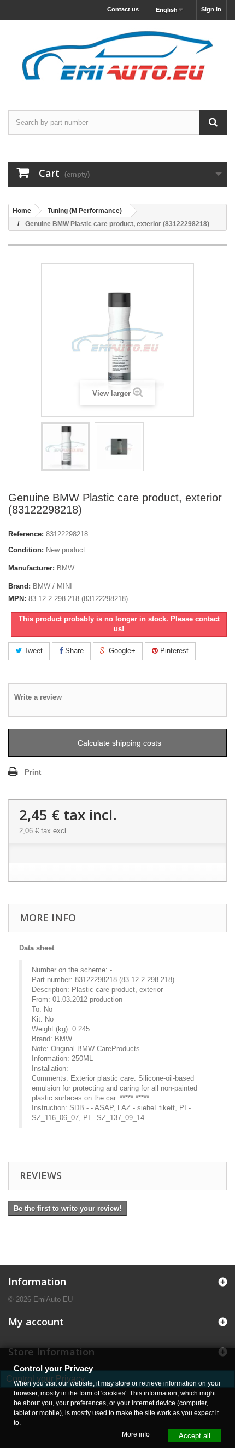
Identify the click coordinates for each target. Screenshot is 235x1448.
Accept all (194, 1435)
